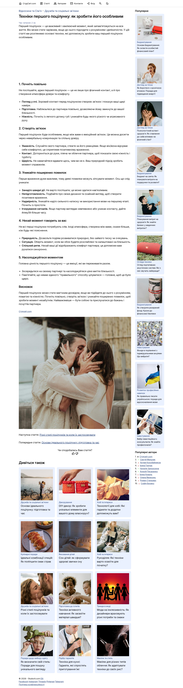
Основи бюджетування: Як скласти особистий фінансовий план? (148, 48)
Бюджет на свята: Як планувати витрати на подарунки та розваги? (148, 179)
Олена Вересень (148, 477)
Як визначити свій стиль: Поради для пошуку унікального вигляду (35, 665)
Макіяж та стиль (105, 658)
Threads (42, 681)
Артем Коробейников (150, 462)
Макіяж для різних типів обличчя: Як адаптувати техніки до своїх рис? (111, 665)
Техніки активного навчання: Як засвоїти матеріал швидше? (72, 613)
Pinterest (50, 681)
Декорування (65, 502)
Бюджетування (144, 42)
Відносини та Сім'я (30, 10)
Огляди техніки (144, 262)
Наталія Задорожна (149, 468)
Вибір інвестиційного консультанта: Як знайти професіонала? (148, 442)
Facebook (23, 681)
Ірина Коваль (146, 474)
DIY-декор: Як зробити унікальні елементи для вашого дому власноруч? (74, 509)
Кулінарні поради (29, 554)
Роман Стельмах (148, 480)
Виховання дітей (67, 554)
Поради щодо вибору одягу (34, 658)
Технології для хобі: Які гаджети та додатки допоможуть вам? (111, 509)
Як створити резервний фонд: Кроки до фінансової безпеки (148, 310)
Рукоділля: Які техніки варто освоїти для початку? (110, 561)
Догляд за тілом (145, 85)
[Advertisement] (75, 60)
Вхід (91, 3)
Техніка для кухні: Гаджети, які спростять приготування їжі (72, 665)
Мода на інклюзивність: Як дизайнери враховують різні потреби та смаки (113, 613)
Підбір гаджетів (66, 658)
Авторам (60, 3)
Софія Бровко (147, 483)
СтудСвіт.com (27, 3)
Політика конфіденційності (31, 684)
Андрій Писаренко (149, 471)
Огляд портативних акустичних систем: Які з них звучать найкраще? (149, 268)
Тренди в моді (104, 606)
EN (42, 678)
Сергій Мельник (147, 459)
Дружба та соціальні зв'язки (62, 10)
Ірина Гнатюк (146, 465)
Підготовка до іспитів (69, 606)
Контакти (76, 3)
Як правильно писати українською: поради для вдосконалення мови (149, 399)
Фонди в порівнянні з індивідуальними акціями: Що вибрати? (149, 353)
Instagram (33, 681)
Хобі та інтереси (104, 502)
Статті (45, 3)
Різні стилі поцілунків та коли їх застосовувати (67, 434)
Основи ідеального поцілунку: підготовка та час (70, 442)
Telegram (59, 681)
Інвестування (143, 347)
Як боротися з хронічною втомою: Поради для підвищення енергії (149, 91)
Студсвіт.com (146, 456)
